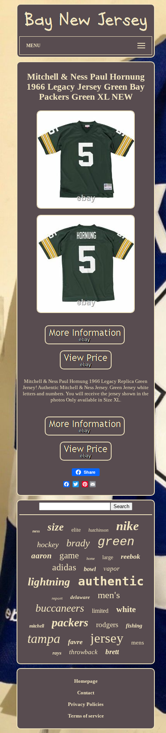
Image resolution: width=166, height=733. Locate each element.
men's (109, 595)
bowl (90, 569)
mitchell (36, 626)
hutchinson (98, 530)
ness (36, 531)
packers (70, 622)
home (90, 558)
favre (75, 642)
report (57, 598)
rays (57, 653)
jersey (107, 638)
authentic (111, 581)
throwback (83, 652)
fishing (134, 625)
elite (76, 530)
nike (127, 526)
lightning (49, 581)
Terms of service (86, 716)
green (116, 542)
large (107, 557)
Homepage (86, 681)
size (55, 527)
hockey (48, 544)
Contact (85, 693)
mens (137, 642)
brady (78, 543)
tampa (43, 638)
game (69, 555)
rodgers (107, 625)
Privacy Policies (85, 704)
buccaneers (60, 608)
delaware (80, 597)
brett (112, 652)
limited (100, 610)
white (126, 609)
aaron (41, 555)
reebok (130, 556)
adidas (64, 567)
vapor (111, 568)
